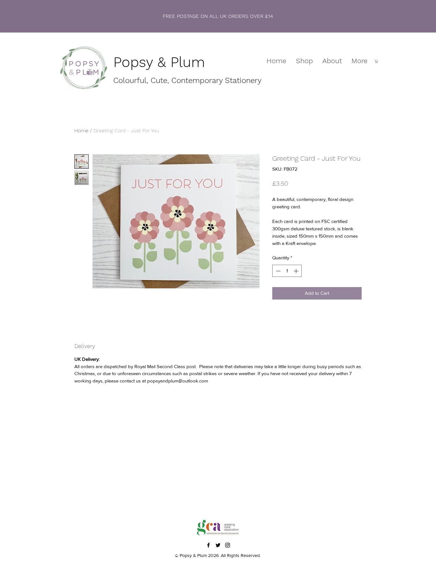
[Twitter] (218, 545)
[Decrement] (277, 271)
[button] (377, 61)
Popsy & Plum (159, 62)
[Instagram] (227, 545)
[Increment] (296, 271)
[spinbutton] (287, 271)
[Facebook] (208, 545)
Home (81, 131)
